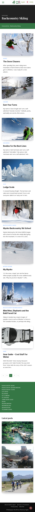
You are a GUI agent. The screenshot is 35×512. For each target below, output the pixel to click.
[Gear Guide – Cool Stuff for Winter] (17, 337)
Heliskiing (6, 143)
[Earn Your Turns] (17, 88)
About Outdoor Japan (10, 504)
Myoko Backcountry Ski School (17, 228)
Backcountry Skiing (9, 225)
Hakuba (5, 101)
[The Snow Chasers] (17, 44)
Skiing (5, 58)
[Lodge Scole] (17, 170)
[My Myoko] (17, 252)
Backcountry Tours (8, 389)
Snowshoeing (6, 407)
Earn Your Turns (10, 105)
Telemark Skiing (7, 409)
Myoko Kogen (7, 266)
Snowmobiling (6, 405)
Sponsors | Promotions (23, 504)
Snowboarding (6, 403)
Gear (4, 351)
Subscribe (21, 506)
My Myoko (7, 269)
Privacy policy (14, 506)
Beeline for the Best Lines (14, 146)
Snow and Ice (5, 26)
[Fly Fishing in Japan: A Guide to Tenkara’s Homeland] (17, 457)
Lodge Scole (8, 187)
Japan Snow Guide (7, 399)
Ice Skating (5, 397)
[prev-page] (3, 375)
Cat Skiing (5, 391)
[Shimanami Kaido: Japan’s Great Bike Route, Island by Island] (17, 482)
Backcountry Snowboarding (12, 307)
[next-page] (18, 375)
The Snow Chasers (11, 61)
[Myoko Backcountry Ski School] (17, 211)
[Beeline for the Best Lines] (17, 129)
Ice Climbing (6, 395)
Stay (4, 184)
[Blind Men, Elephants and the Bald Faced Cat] (17, 294)
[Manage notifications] (30, 508)
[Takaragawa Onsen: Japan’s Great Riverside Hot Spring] (17, 432)
